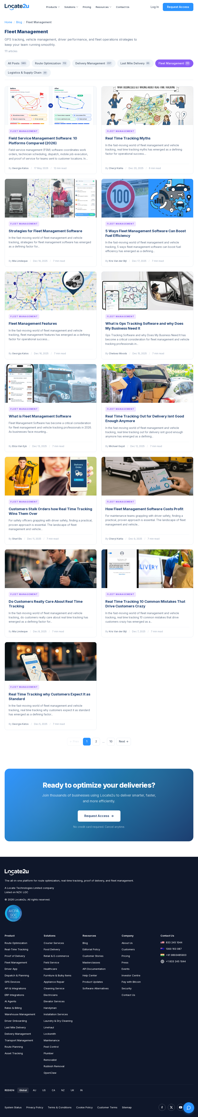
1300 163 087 (174, 948)
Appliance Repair (54, 981)
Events (126, 968)
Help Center (90, 975)
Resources (102, 7)
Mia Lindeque (20, 260)
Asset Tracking (14, 1053)
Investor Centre (131, 975)
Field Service (51, 962)
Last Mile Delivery (134, 63)
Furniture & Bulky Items (57, 975)
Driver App (11, 968)
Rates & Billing (13, 1007)
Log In (155, 7)
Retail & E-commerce (56, 955)
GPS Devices (12, 981)
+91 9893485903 (176, 954)
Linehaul (49, 1027)
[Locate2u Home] (17, 7)
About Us (127, 942)
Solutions (69, 7)
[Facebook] (162, 1107)
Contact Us (122, 7)
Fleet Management (174, 63)
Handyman (50, 1007)
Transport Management (19, 1040)
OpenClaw (50, 1072)
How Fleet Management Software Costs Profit (144, 509)
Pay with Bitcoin (131, 981)
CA (53, 1090)
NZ (63, 1090)
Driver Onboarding (16, 1020)
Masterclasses (91, 962)
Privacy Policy (34, 1107)
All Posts (17, 63)
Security (126, 988)
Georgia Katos (20, 168)
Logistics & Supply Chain (27, 72)
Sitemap (127, 1107)
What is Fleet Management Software (40, 416)
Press (125, 962)
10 (110, 741)
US (44, 1090)
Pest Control (51, 1046)
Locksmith (50, 1033)
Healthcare (50, 968)
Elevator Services (54, 1001)
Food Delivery (52, 949)
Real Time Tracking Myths (127, 138)
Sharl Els (17, 538)
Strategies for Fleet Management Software (45, 231)
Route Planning (14, 1046)
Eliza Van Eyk (19, 446)
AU (34, 1090)
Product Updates (93, 981)
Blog (19, 22)
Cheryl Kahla (116, 168)
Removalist (50, 1059)
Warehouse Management (20, 1014)
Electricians (51, 994)
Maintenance (52, 1040)
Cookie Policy (84, 1107)
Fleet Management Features (33, 323)
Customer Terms (107, 1107)
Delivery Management (93, 63)
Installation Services (56, 1014)
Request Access (178, 7)
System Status (13, 1107)
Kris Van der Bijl (118, 260)
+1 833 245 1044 (176, 961)
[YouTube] (180, 1107)
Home (8, 22)
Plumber (49, 1053)
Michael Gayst (117, 446)
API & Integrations (15, 988)
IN (81, 1090)
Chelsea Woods (118, 353)
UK (72, 1090)
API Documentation (94, 968)
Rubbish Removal (54, 1066)
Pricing (87, 7)
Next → (123, 741)
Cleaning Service (54, 988)
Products (51, 7)
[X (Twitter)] (171, 1107)
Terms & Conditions (60, 1107)
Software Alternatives (96, 988)
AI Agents (10, 1001)
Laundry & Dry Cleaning (58, 1020)
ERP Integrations (14, 994)
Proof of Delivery (15, 955)
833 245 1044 (174, 942)
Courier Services (54, 942)
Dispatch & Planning (17, 975)
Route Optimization (50, 63)
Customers (128, 949)
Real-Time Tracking (16, 949)
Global (23, 1090)
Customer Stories (93, 955)
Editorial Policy (91, 949)
